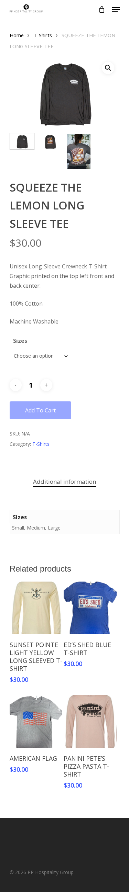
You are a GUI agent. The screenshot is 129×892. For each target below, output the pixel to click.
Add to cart (40, 410)
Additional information (64, 481)
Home (17, 35)
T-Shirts (42, 35)
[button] (108, 68)
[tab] (65, 481)
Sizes (20, 341)
